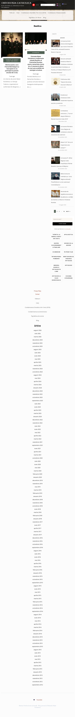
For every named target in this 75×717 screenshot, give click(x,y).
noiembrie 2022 (37, 423)
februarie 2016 (37, 570)
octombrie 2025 (37, 346)
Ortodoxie (68, 265)
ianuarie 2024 (37, 388)
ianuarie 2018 (37, 519)
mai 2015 (37, 592)
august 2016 (37, 551)
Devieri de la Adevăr (68, 244)
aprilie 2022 (37, 436)
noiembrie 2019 (37, 483)
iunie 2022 (37, 429)
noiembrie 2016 (37, 541)
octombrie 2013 (37, 643)
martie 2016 (37, 566)
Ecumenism (35, 52)
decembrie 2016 (38, 538)
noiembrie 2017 (37, 522)
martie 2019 (37, 490)
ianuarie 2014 (37, 634)
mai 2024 (37, 378)
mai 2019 (37, 487)
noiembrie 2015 (37, 576)
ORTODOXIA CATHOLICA (16, 3)
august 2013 (37, 650)
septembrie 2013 (37, 646)
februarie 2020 (37, 474)
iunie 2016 (37, 557)
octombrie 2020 (37, 458)
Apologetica (68, 234)
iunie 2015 (37, 589)
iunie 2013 (37, 656)
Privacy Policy (37, 291)
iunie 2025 (37, 356)
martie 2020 (37, 471)
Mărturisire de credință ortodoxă (68, 258)
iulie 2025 (38, 353)
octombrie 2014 (37, 608)
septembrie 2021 (37, 445)
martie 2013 (37, 665)
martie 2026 (37, 337)
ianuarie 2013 (37, 672)
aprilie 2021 (37, 452)
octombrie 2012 (37, 681)
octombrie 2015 (37, 579)
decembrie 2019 (38, 480)
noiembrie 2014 (37, 605)
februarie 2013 (37, 669)
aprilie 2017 (37, 528)
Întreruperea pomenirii (56, 257)
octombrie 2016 (37, 544)
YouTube (37, 4)
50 (64, 211)
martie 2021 (37, 455)
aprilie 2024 (37, 381)
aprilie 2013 (37, 662)
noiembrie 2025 (37, 343)
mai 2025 (37, 359)
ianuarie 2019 (37, 496)
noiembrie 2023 (37, 394)
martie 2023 (37, 413)
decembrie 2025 (38, 340)
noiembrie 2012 (37, 678)
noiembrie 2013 (37, 640)
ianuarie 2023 (37, 416)
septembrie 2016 (37, 547)
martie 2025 (37, 365)
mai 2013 (37, 659)
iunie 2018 (37, 509)
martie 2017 (37, 531)
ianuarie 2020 (37, 477)
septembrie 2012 (37, 685)
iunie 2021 (37, 448)
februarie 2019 (37, 493)
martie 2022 (37, 439)
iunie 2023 (37, 407)
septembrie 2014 (37, 611)
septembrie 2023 (37, 400)
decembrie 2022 (38, 420)
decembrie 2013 (38, 637)
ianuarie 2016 (37, 573)
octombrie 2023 (37, 397)
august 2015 (37, 586)
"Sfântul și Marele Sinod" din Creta (12, 60)
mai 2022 (37, 432)
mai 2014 (37, 621)
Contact (37, 294)
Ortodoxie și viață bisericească (56, 278)
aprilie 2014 (37, 624)
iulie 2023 (38, 404)
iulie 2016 (38, 554)
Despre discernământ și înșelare (56, 245)
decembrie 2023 (38, 391)
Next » (68, 211)
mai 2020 (37, 467)
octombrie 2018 (37, 506)
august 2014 (37, 614)
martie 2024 (37, 384)
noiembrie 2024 (37, 368)
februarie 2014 (37, 630)
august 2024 (37, 375)
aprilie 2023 (37, 410)
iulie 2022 (38, 426)
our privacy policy (68, 228)
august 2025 (37, 349)
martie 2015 (37, 598)
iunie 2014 (37, 618)
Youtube (39, 700)
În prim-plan (68, 252)
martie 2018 (37, 512)
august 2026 (37, 330)
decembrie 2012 (38, 675)
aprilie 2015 (37, 595)
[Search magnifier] (54, 5)
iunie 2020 (37, 464)
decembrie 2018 (38, 499)
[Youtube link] (33, 4)
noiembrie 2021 (37, 442)
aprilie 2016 (37, 563)
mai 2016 (37, 560)
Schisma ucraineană (69, 277)
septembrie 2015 (37, 582)
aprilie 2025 (37, 362)
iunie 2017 (37, 525)
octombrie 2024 (37, 372)
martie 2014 (37, 627)
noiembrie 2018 (37, 503)
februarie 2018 (37, 515)
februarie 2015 (37, 602)
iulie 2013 (38, 653)
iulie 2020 (38, 461)
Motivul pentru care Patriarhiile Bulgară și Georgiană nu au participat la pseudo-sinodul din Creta (12, 69)
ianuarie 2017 (37, 535)
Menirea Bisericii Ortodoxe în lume (56, 268)
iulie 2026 (38, 333)
